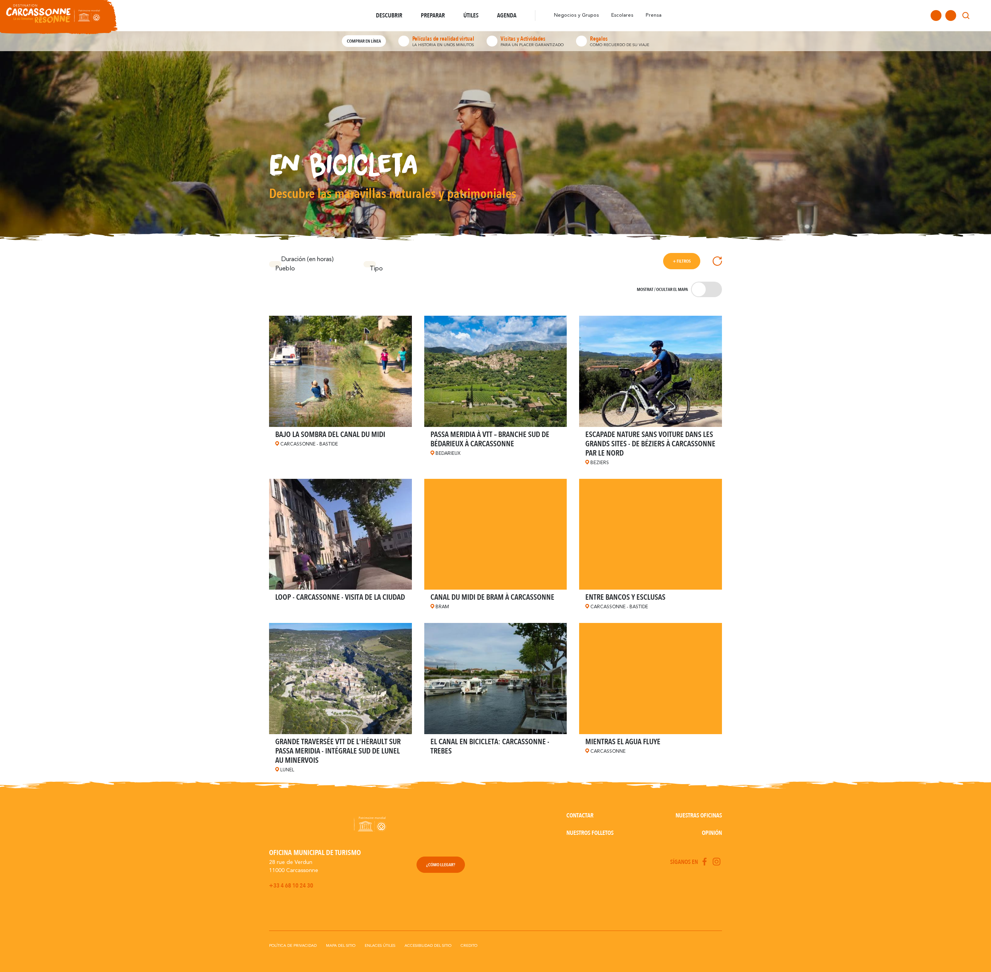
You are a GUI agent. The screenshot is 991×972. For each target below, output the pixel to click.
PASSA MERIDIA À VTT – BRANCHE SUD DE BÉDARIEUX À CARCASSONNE (489, 439)
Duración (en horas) (307, 259)
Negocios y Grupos (576, 15)
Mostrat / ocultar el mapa (662, 289)
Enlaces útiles (380, 946)
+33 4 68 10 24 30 (291, 885)
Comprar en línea (364, 41)
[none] (980, 15)
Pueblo (278, 266)
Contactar (579, 815)
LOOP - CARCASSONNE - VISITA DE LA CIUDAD (340, 597)
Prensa (654, 15)
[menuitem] (980, 15)
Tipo (373, 266)
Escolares (622, 15)
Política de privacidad (293, 946)
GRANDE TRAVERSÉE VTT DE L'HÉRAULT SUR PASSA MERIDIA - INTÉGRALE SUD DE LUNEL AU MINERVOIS (338, 751)
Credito (469, 946)
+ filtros (682, 261)
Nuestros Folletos (590, 833)
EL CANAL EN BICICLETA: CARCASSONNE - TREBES (489, 746)
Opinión (712, 833)
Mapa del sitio (340, 946)
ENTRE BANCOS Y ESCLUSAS (625, 597)
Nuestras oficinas (699, 815)
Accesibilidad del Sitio (428, 946)
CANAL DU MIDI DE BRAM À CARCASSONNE (492, 597)
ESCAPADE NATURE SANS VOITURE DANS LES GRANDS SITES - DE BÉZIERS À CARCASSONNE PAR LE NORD (650, 443)
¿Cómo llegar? (440, 865)
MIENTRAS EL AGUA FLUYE (622, 741)
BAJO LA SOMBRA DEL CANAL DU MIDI (330, 434)
